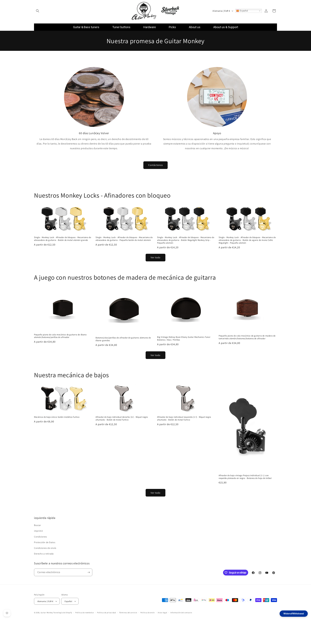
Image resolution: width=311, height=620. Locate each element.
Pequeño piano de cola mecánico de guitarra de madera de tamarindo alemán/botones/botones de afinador (247, 337)
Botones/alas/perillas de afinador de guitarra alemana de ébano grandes (123, 339)
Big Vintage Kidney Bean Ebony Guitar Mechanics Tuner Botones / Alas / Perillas (183, 338)
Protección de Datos (44, 542)
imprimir (38, 530)
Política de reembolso (84, 612)
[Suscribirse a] (88, 572)
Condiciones (40, 536)
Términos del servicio (128, 612)
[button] (37, 10)
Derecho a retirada (44, 553)
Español (243, 11)
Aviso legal (162, 612)
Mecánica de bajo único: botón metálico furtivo (57, 417)
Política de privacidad (106, 612)
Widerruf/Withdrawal (293, 613)
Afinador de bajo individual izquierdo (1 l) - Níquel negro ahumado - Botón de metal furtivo (184, 418)
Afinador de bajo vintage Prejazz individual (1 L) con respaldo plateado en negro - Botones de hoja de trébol (245, 476)
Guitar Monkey (47, 612)
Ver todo (155, 257)
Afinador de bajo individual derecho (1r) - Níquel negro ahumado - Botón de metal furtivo (122, 418)
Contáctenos (155, 165)
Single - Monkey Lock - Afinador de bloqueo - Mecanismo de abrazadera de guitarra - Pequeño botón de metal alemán (124, 238)
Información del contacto (181, 612)
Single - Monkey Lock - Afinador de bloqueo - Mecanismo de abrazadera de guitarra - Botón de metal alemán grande (62, 238)
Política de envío (147, 612)
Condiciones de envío (45, 548)
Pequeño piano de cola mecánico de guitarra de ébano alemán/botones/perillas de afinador (60, 336)
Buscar (37, 525)
